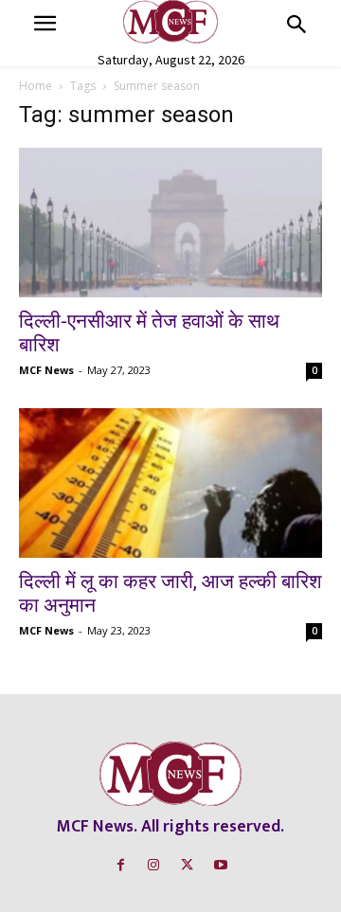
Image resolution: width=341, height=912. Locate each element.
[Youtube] (220, 865)
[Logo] (170, 22)
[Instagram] (154, 865)
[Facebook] (121, 865)
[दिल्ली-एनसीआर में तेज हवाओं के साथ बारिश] (170, 222)
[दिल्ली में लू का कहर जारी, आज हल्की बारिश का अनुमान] (170, 483)
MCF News (46, 370)
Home (35, 86)
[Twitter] (187, 865)
